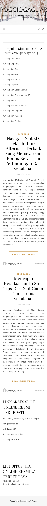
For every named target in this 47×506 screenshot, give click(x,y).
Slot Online (15, 58)
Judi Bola (14, 74)
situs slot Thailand (11, 480)
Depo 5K (15, 63)
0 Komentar (39, 263)
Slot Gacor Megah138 (20, 95)
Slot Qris (14, 69)
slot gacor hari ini (10, 423)
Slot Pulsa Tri (16, 115)
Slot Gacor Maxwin (19, 89)
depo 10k (15, 439)
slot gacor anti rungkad (29, 418)
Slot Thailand (16, 121)
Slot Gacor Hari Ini (19, 105)
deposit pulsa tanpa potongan (16, 484)
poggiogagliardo (15, 263)
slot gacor (23, 274)
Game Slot (23, 134)
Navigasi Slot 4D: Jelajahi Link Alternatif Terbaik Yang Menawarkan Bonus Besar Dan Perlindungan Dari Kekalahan (23, 153)
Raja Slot (15, 84)
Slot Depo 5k (16, 110)
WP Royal (32, 501)
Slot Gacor (15, 79)
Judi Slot (14, 100)
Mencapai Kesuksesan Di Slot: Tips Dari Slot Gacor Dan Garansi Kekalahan (23, 288)
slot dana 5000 (9, 429)
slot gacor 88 (17, 434)
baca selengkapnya (23, 254)
